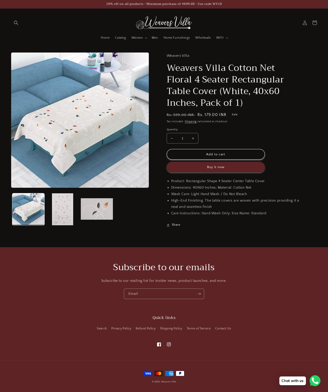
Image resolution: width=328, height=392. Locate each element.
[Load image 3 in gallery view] (97, 209)
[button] (16, 23)
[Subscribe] (199, 294)
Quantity (172, 129)
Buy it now (215, 167)
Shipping (191, 121)
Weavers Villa (168, 382)
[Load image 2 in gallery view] (63, 209)
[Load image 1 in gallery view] (28, 209)
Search (102, 328)
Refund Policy (146, 328)
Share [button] (176, 225)
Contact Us (223, 328)
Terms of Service (199, 328)
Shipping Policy (171, 328)
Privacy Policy (121, 328)
